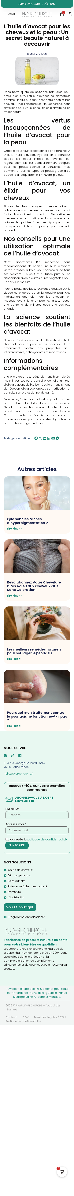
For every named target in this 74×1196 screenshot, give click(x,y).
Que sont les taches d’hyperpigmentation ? (27, 521)
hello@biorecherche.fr (18, 773)
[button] (36, 438)
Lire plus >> (14, 528)
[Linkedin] (20, 755)
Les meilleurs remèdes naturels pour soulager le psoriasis (34, 651)
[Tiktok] (12, 755)
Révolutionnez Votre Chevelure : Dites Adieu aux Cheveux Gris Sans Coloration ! (34, 586)
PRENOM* (12, 809)
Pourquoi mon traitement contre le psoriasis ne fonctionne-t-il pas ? (37, 716)
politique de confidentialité (47, 839)
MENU (11, 14)
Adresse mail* (15, 824)
